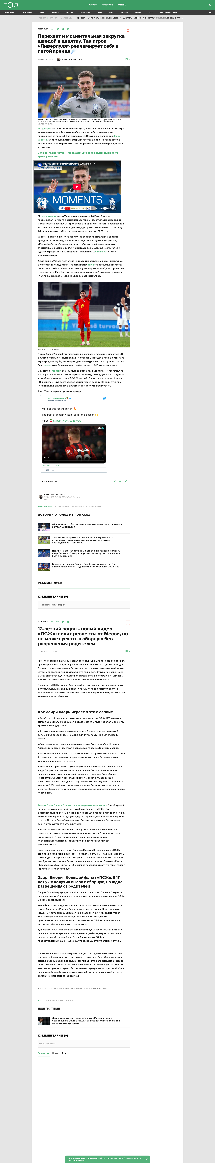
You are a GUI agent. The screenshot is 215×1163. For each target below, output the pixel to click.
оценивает (101, 252)
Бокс (111, 12)
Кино (42, 12)
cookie (109, 1159)
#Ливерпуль (78, 506)
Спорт (93, 5)
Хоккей (124, 12)
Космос (138, 12)
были (91, 265)
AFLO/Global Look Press (48, 349)
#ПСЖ (40, 1000)
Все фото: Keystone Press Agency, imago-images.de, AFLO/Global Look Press (73, 988)
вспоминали (49, 216)
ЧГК (151, 12)
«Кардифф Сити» (45, 124)
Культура (107, 5)
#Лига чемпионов (54, 1000)
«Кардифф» (44, 129)
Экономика (9, 12)
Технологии (27, 12)
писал (47, 365)
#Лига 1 (69, 1000)
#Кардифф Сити (93, 506)
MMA (100, 12)
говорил (56, 371)
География (85, 12)
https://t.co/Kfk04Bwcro (67, 420)
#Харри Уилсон (45, 506)
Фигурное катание (168, 12)
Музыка (69, 12)
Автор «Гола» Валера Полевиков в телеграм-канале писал (72, 805)
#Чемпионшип (62, 506)
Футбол (55, 12)
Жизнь (122, 5)
